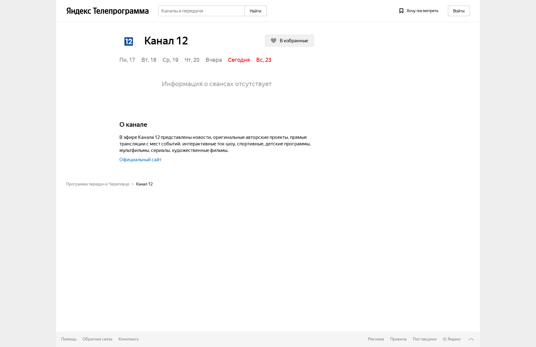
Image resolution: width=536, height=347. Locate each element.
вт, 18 (148, 60)
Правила (398, 339)
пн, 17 (127, 60)
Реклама (376, 339)
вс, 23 (263, 60)
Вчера (214, 60)
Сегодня (239, 60)
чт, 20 (192, 60)
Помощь (68, 339)
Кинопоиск (128, 339)
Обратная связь (97, 339)
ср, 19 (170, 60)
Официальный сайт (140, 160)
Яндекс (454, 339)
